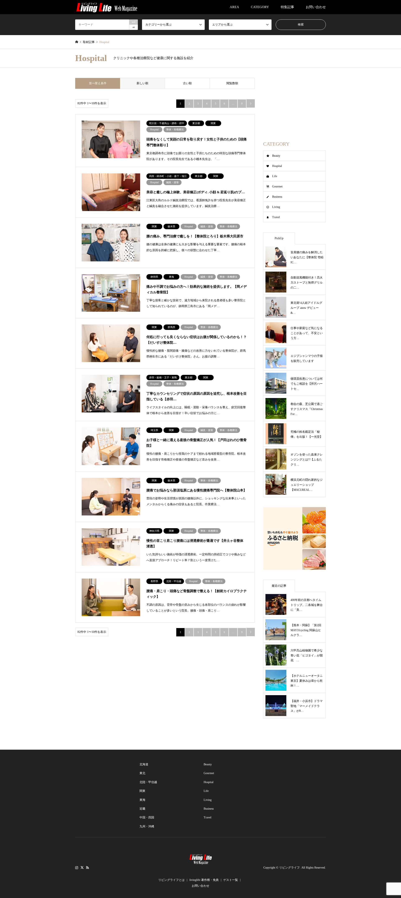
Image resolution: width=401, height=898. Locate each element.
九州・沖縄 (147, 826)
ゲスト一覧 (230, 879)
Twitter (82, 867)
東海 (142, 799)
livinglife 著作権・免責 (204, 879)
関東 (142, 790)
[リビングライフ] (106, 7)
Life (274, 176)
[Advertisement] (294, 104)
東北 (142, 773)
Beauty (276, 155)
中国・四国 (147, 817)
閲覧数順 (232, 83)
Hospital (277, 166)
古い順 (187, 83)
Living (276, 207)
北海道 (144, 764)
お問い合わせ (316, 7)
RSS (87, 867)
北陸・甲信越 (148, 782)
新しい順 (142, 83)
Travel (276, 217)
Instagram (76, 867)
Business (277, 196)
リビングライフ (289, 867)
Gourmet (277, 186)
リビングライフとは (171, 879)
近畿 (142, 808)
